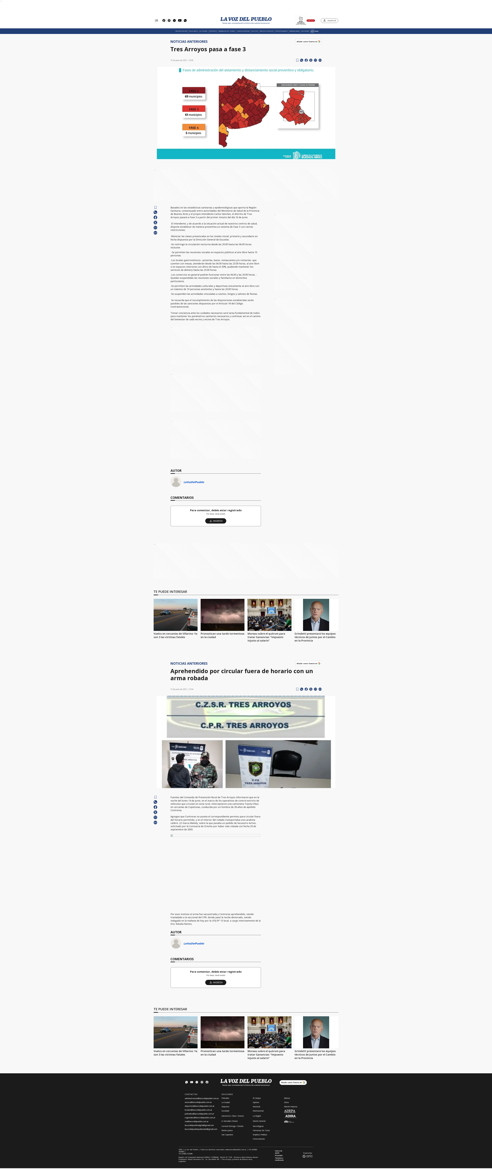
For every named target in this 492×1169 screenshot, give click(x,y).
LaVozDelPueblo (193, 482)
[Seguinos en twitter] (196, 1082)
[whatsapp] (301, 60)
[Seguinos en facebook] (207, 1082)
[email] (315, 60)
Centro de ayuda (278, 1152)
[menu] (156, 20)
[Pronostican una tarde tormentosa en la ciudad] (223, 615)
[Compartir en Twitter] (310, 60)
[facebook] (306, 60)
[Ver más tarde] (297, 60)
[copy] (320, 60)
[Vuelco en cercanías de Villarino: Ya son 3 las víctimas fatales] (176, 615)
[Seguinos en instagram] (202, 1082)
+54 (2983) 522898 (185, 1154)
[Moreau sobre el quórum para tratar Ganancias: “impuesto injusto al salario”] (269, 615)
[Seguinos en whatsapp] (186, 1082)
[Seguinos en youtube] (191, 1082)
